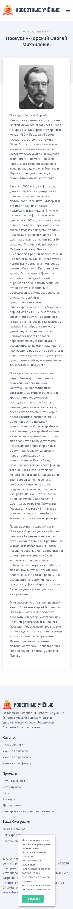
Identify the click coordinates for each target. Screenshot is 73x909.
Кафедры (9, 799)
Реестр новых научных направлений (28, 811)
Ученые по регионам (17, 757)
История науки (39, 31)
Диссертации (12, 805)
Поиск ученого (13, 745)
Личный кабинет (14, 829)
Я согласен (33, 898)
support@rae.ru (13, 892)
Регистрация (12, 835)
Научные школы (14, 781)
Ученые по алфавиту (17, 763)
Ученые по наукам (15, 751)
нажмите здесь (40, 889)
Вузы (6, 793)
